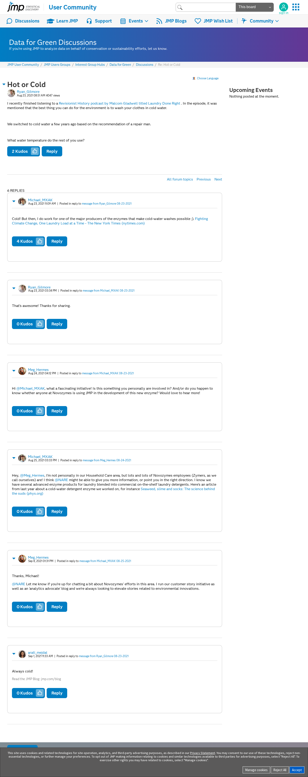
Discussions (27, 21)
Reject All (279, 770)
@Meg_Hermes (32, 475)
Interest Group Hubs (90, 65)
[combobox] (206, 7)
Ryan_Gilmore (28, 91)
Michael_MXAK (40, 200)
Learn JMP (67, 21)
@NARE (61, 480)
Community (262, 21)
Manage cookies (256, 770)
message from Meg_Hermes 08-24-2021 (107, 460)
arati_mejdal (37, 652)
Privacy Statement (202, 753)
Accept (297, 770)
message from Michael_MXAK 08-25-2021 (105, 561)
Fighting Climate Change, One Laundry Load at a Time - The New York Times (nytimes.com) (110, 221)
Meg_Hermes (38, 370)
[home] (23, 7)
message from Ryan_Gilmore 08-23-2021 (106, 203)
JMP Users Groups (57, 65)
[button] (4, 84)
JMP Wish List (218, 21)
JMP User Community (23, 65)
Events (136, 21)
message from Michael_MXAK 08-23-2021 (108, 290)
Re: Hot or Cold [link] (169, 65)
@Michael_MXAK (30, 388)
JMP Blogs (176, 21)
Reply (51, 151)
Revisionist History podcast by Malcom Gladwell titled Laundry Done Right (119, 103)
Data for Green (120, 65)
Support (103, 21)
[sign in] (283, 7)
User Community (73, 7)
